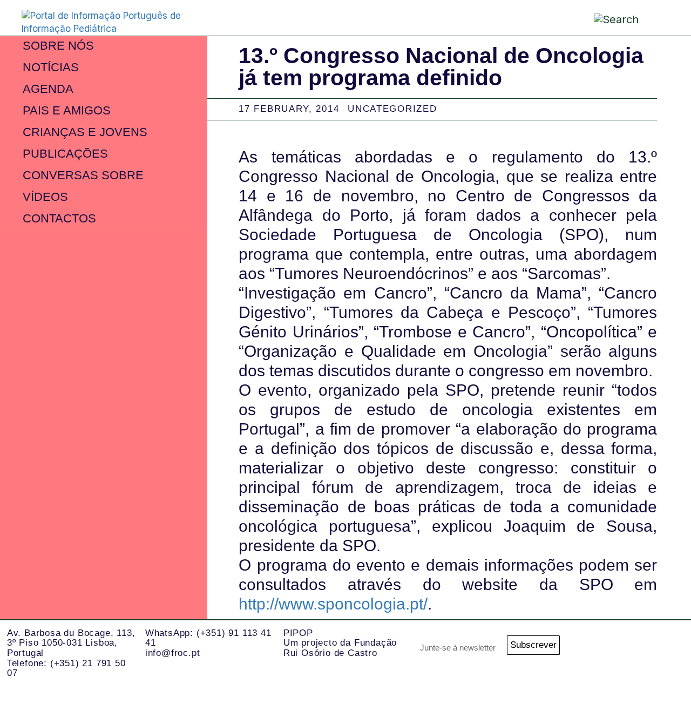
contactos (59, 218)
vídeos (45, 197)
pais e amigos (67, 110)
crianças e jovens (85, 132)
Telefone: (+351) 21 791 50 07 (66, 668)
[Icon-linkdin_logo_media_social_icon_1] (664, 648)
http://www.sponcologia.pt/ (333, 604)
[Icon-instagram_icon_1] (620, 648)
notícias (51, 67)
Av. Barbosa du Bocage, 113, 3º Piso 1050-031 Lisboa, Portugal (71, 643)
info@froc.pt (172, 653)
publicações (65, 153)
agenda (48, 89)
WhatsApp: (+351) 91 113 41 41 (208, 638)
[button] (659, 17)
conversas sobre (83, 175)
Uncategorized (392, 109)
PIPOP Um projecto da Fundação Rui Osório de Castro (340, 643)
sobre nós (58, 45)
